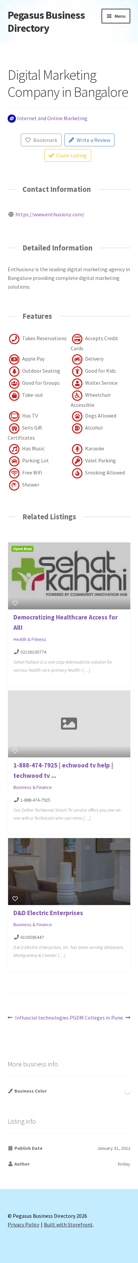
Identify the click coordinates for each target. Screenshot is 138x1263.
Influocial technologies (42, 1018)
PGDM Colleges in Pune (96, 1018)
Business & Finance (32, 787)
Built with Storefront (68, 1224)
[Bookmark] (15, 603)
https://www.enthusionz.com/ (49, 214)
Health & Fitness (29, 639)
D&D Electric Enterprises (48, 913)
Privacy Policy (23, 1224)
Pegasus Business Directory (46, 21)
